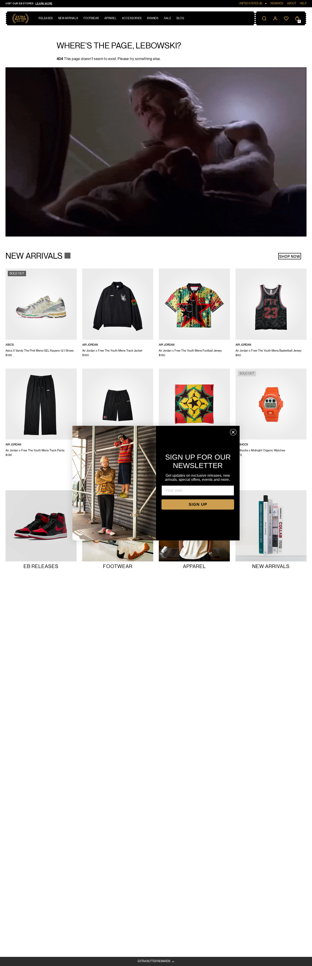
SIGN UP (198, 504)
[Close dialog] (233, 432)
